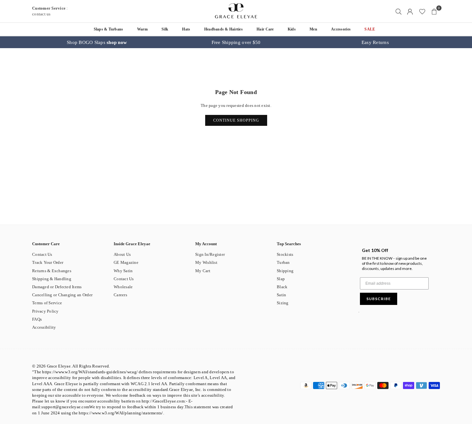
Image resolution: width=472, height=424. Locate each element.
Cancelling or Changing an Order (62, 294)
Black (282, 286)
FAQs (37, 319)
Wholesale (123, 286)
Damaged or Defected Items (57, 286)
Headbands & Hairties (223, 29)
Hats (186, 29)
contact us (41, 14)
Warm (142, 29)
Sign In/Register (210, 254)
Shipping (285, 270)
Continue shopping (236, 120)
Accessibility (44, 327)
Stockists (285, 254)
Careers (120, 294)
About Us (122, 254)
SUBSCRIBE (378, 298)
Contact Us (42, 254)
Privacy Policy (45, 311)
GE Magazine (126, 262)
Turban (283, 262)
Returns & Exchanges (51, 270)
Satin (281, 294)
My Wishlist (206, 262)
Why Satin (123, 270)
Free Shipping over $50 (236, 42)
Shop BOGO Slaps (97, 42)
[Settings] (410, 11)
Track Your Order (47, 262)
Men (313, 29)
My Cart (202, 270)
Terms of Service (47, 302)
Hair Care (265, 29)
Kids (292, 29)
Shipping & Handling (51, 278)
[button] (434, 11)
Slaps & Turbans (108, 29)
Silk (165, 29)
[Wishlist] (422, 11)
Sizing (283, 302)
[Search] (398, 11)
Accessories (341, 29)
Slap (281, 278)
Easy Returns (375, 42)
